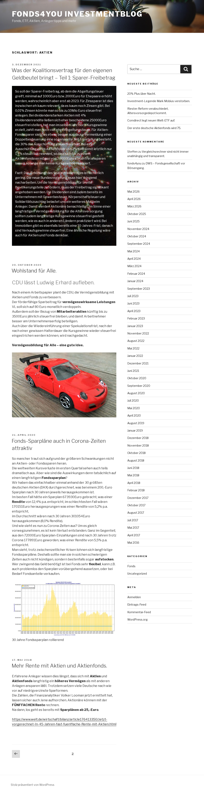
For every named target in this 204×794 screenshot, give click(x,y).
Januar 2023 (135, 326)
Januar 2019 (135, 430)
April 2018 (133, 483)
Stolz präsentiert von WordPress (32, 784)
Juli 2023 (132, 296)
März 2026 (134, 206)
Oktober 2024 (136, 236)
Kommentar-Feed (139, 612)
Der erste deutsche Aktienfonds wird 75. (154, 128)
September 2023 (138, 288)
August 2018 (135, 460)
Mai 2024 (133, 251)
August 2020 (136, 393)
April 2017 (133, 535)
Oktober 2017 (136, 505)
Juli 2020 (133, 400)
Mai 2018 (133, 475)
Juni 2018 (133, 468)
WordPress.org (137, 619)
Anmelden (134, 597)
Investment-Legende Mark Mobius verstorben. (158, 101)
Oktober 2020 (136, 378)
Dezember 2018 (138, 438)
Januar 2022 (135, 355)
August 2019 (135, 423)
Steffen (132, 151)
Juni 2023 (133, 303)
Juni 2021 (133, 370)
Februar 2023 (136, 318)
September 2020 (138, 385)
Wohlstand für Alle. (34, 271)
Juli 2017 (132, 520)
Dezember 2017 (137, 497)
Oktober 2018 (136, 453)
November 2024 (138, 229)
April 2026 (134, 199)
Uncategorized (137, 573)
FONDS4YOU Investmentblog (77, 14)
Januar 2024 (135, 281)
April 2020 (134, 415)
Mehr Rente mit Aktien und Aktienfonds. (59, 666)
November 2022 (138, 333)
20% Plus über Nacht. (141, 93)
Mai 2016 (133, 542)
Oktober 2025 (136, 214)
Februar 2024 (136, 273)
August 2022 (135, 340)
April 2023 (133, 311)
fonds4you (134, 163)
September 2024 (138, 243)
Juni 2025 (133, 221)
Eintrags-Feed (136, 604)
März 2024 (134, 266)
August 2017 (135, 512)
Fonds (131, 566)
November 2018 (138, 445)
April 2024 (134, 258)
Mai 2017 (133, 527)
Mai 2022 (133, 348)
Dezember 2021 (137, 363)
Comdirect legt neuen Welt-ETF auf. (151, 120)
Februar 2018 (136, 490)
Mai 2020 (133, 408)
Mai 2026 (133, 191)
